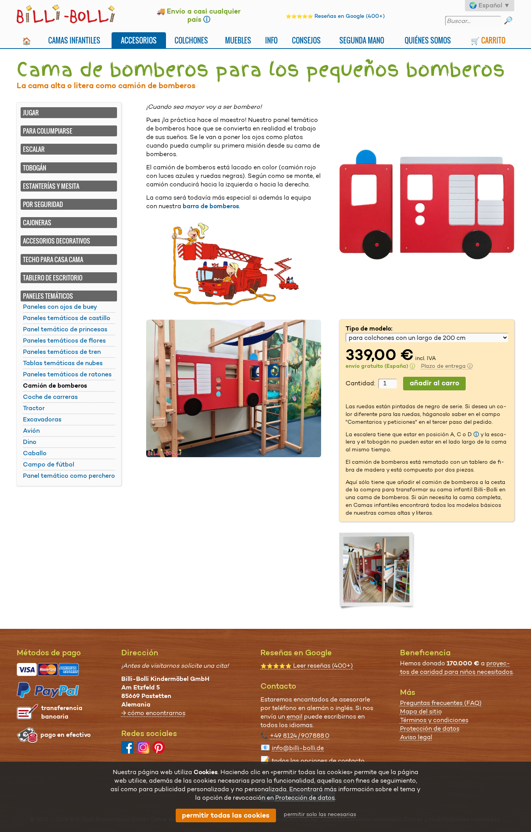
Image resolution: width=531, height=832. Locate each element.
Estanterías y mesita (51, 186)
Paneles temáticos (48, 296)
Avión (31, 430)
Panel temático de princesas (65, 329)
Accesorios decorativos (56, 240)
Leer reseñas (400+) (306, 665)
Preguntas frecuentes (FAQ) (441, 703)
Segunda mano (361, 40)
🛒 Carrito (488, 40)
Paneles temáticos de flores (64, 340)
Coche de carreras (50, 396)
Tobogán (34, 167)
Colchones (191, 40)
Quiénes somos (428, 40)
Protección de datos (429, 728)
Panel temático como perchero (69, 475)
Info (271, 40)
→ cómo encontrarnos (153, 713)
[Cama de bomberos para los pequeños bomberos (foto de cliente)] (377, 570)
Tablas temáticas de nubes (63, 363)
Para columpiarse (47, 131)
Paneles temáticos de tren (62, 351)
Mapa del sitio (421, 711)
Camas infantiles (74, 40)
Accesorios (139, 40)
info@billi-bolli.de (298, 748)
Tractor (34, 408)
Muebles (238, 40)
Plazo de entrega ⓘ (447, 365)
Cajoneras (37, 222)
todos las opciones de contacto (318, 760)
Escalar (34, 149)
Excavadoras (42, 419)
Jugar (31, 112)
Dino (30, 442)
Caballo (35, 453)
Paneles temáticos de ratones (67, 374)
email (294, 716)
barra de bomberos (211, 206)
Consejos (306, 40)
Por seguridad (43, 204)
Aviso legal (416, 737)
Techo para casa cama (53, 259)
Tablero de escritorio (52, 277)
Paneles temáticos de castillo (66, 318)
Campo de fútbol (48, 464)
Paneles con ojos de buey (60, 306)
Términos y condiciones (434, 720)
